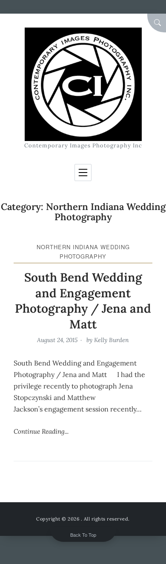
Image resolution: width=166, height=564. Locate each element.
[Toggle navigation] (83, 172)
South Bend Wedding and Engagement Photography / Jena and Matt (83, 300)
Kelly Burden (111, 340)
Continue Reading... (41, 431)
